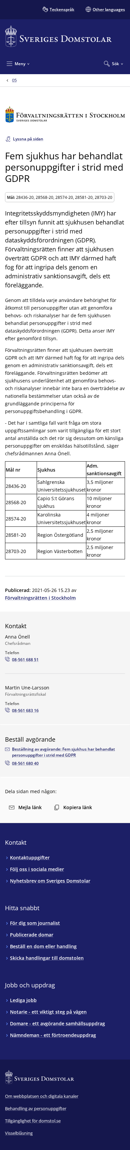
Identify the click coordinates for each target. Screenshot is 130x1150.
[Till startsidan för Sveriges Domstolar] (58, 36)
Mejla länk (30, 807)
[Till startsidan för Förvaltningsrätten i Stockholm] (65, 114)
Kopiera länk (77, 807)
